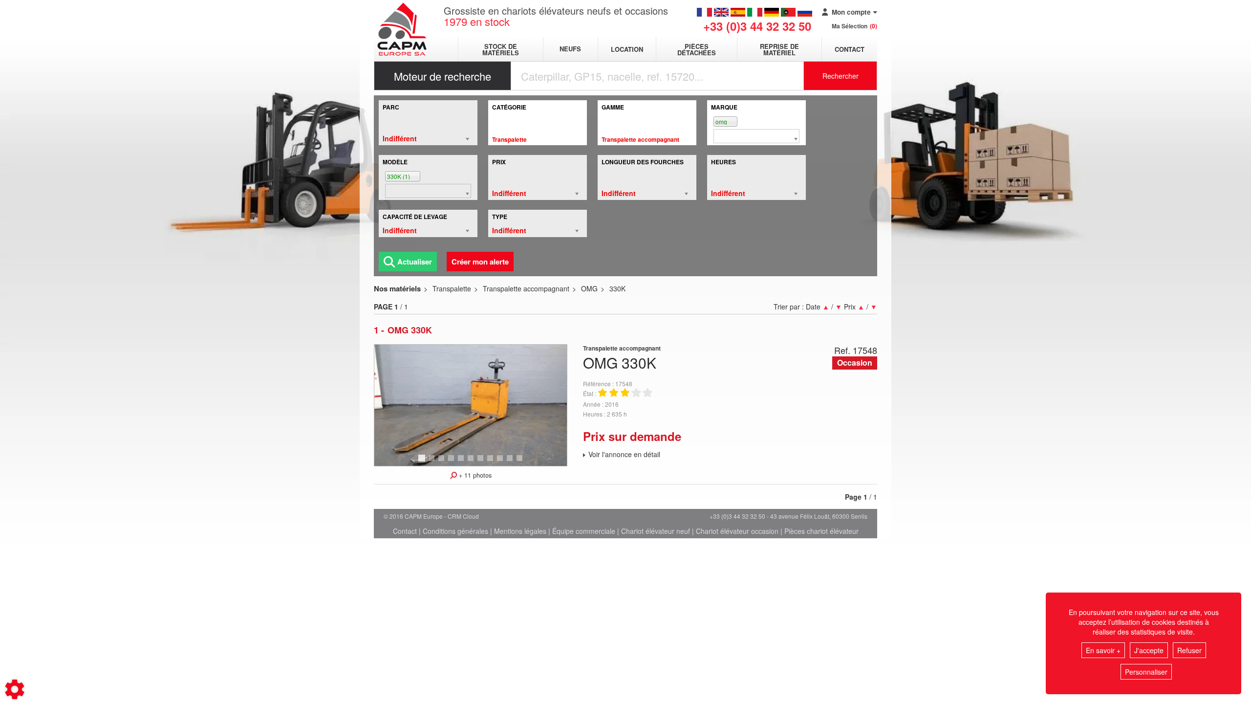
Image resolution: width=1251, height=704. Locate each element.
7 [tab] (482, 462)
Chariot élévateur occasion (737, 531)
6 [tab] (472, 462)
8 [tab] (492, 462)
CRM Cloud (463, 516)
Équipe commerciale (583, 531)
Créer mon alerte (480, 261)
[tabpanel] (470, 405)
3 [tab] (443, 462)
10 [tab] (513, 462)
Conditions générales (455, 531)
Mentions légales (520, 531)
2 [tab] (433, 462)
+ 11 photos (474, 475)
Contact (849, 49)
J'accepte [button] (1149, 650)
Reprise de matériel (779, 49)
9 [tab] (501, 462)
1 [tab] (423, 462)
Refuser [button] (1189, 650)
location (627, 49)
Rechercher (840, 76)
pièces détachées (696, 49)
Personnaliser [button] (1146, 672)
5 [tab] (462, 462)
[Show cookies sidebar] (14, 689)
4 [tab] (452, 462)
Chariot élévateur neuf (655, 531)
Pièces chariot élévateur (821, 531)
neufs (570, 49)
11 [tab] (523, 462)
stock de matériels (500, 49)
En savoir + (1103, 650)
